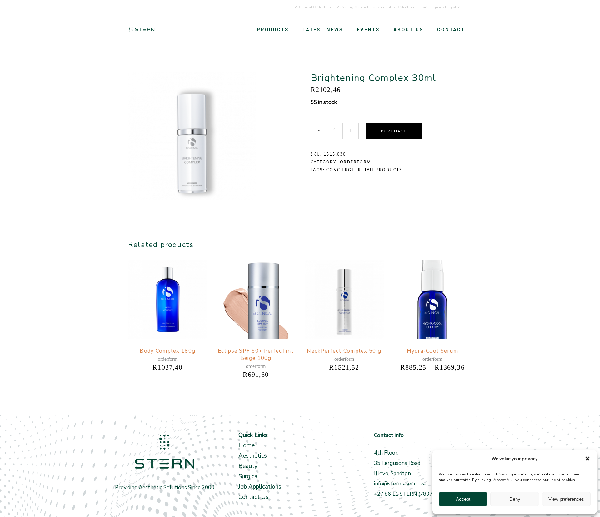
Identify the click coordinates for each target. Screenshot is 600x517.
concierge (340, 170)
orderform (355, 162)
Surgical (248, 476)
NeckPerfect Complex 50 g (344, 351)
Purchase (394, 131)
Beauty (248, 466)
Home (246, 445)
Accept (463, 499)
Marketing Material (352, 7)
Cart (424, 7)
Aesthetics (252, 456)
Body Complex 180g (167, 351)
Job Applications (259, 487)
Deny (514, 499)
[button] (587, 458)
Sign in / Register (444, 7)
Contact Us (253, 497)
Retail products (380, 170)
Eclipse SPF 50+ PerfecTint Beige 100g (256, 354)
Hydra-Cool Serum (432, 351)
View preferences (566, 499)
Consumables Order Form (393, 7)
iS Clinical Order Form (314, 7)
